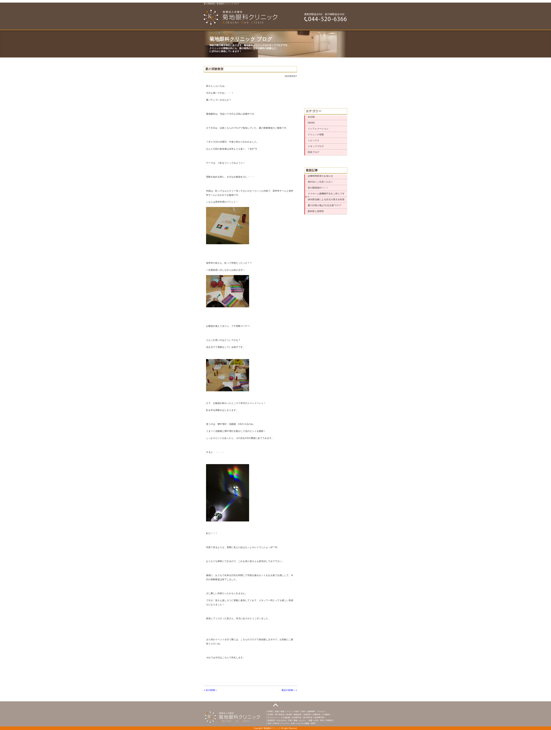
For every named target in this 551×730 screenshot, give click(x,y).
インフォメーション (318, 128)
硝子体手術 (308, 717)
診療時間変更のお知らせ (320, 176)
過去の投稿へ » (289, 690)
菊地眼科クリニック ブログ (240, 39)
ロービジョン (273, 717)
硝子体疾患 (279, 714)
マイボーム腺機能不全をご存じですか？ (325, 194)
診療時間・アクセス (315, 711)
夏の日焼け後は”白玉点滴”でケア (324, 205)
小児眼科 (326, 714)
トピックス (313, 140)
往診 (269, 723)
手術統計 (329, 720)
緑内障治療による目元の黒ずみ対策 (326, 199)
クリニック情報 (316, 134)
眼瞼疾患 (297, 714)
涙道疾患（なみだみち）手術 (279, 720)
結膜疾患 (316, 714)
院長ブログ (313, 152)
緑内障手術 (319, 717)
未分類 (311, 117)
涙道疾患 (307, 714)
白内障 (270, 714)
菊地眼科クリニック (272, 728)
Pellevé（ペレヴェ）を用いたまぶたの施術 (291, 723)
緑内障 (289, 714)
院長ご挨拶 (279, 711)
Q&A (303, 711)
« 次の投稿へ (210, 690)
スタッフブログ (316, 146)
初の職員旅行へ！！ (318, 187)
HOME (270, 711)
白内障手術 (296, 717)
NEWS (311, 123)
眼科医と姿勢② (316, 211)
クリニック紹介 (292, 711)
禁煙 (313, 723)
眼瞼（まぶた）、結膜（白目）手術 (309, 720)
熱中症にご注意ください (320, 182)
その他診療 (285, 717)
